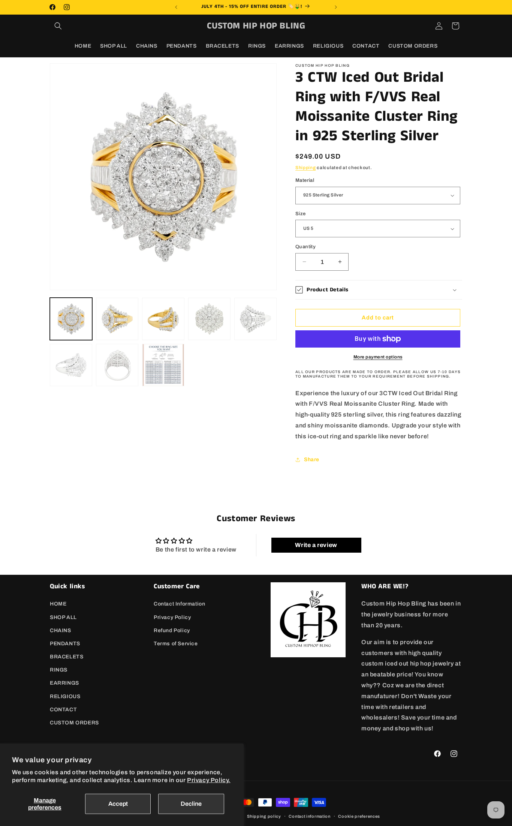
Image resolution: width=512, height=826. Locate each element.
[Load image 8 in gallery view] (163, 365)
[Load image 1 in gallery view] (71, 319)
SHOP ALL (63, 617)
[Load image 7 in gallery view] (117, 365)
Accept (118, 804)
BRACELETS (66, 657)
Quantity (305, 246)
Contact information (309, 816)
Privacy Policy (172, 617)
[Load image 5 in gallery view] (255, 319)
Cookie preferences (359, 816)
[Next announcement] (336, 7)
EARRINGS (64, 683)
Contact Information (179, 604)
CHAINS (60, 630)
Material (304, 180)
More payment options (378, 357)
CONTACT (63, 709)
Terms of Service (176, 643)
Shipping (305, 167)
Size (300, 213)
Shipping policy (264, 816)
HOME (58, 604)
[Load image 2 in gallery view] (117, 319)
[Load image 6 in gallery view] (71, 365)
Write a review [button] (316, 545)
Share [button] (311, 459)
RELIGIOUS (65, 696)
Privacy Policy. (209, 780)
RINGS (58, 670)
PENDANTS (65, 643)
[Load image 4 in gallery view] (209, 319)
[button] (58, 26)
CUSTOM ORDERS (74, 723)
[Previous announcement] (176, 7)
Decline (191, 804)
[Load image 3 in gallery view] (163, 319)
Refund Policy (172, 630)
